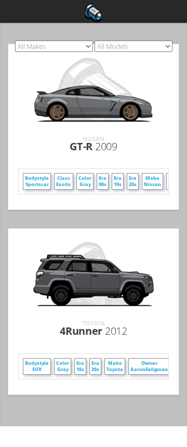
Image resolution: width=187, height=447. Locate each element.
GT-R (93, 146)
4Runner (93, 331)
